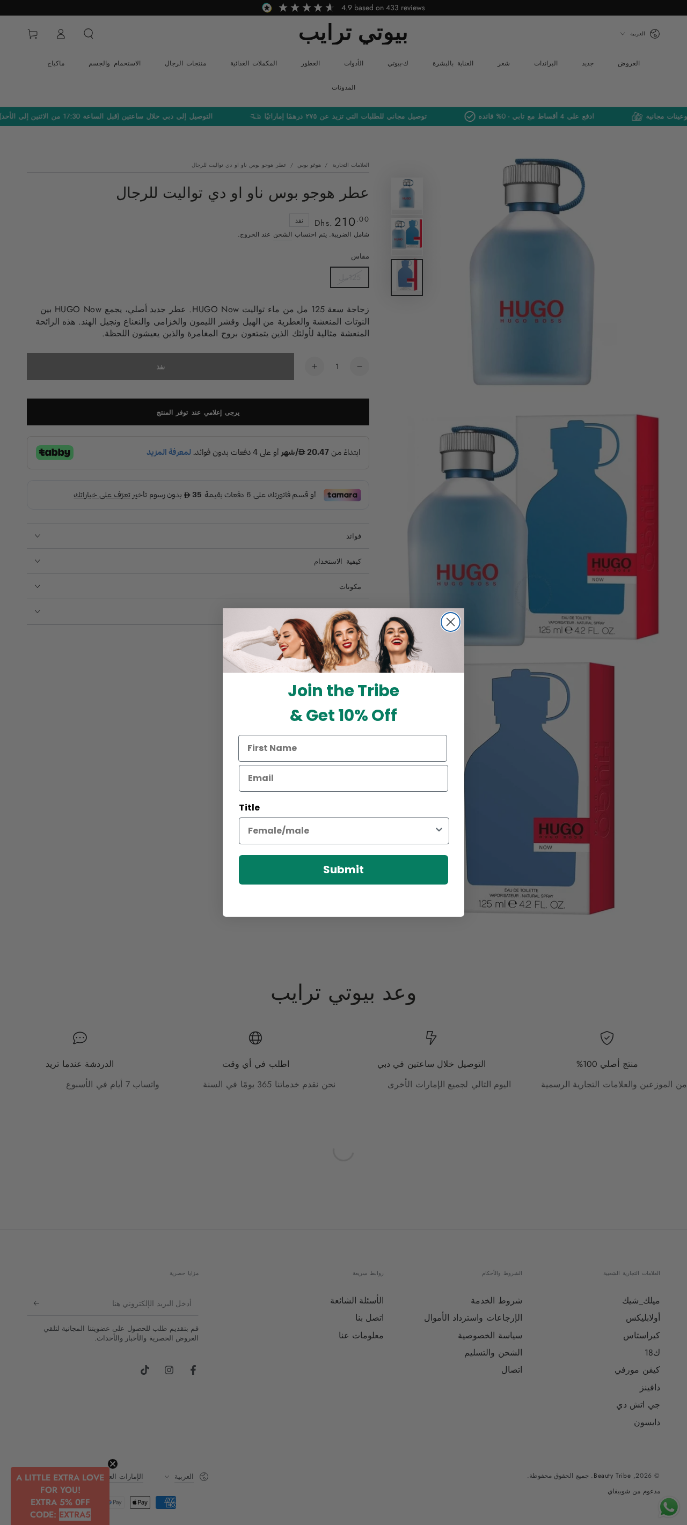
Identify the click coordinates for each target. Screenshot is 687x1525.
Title (249, 807)
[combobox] (341, 831)
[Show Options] (439, 831)
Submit (343, 869)
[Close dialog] (450, 622)
